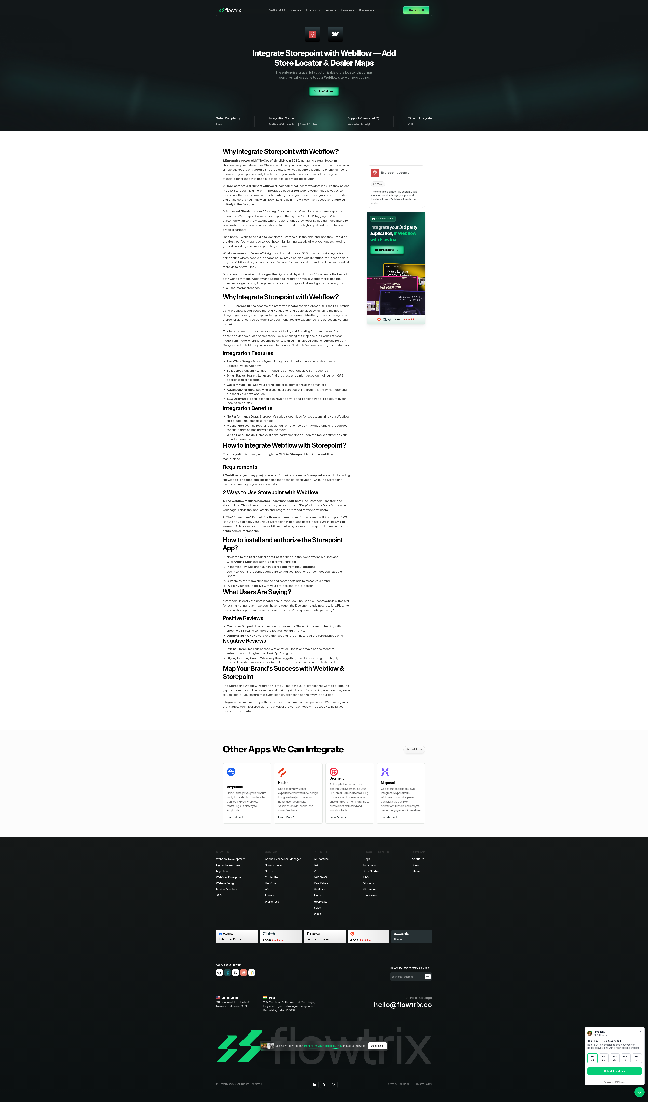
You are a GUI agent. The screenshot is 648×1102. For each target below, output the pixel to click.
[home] (230, 10)
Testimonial (370, 865)
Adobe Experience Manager (283, 859)
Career (416, 865)
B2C (316, 865)
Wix (267, 889)
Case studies (371, 871)
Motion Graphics (226, 889)
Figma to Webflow (228, 865)
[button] (295, 10)
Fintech (318, 895)
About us (418, 859)
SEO (219, 895)
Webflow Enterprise (228, 877)
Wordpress (272, 901)
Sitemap (417, 871)
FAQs (366, 877)
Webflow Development (230, 859)
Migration (222, 871)
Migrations (369, 889)
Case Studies (277, 10)
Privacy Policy (423, 1084)
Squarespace (273, 865)
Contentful (271, 877)
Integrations (370, 895)
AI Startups (321, 859)
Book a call (377, 1045)
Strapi (269, 871)
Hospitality (320, 901)
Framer (269, 895)
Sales (317, 907)
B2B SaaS (320, 877)
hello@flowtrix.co (403, 1005)
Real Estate (321, 883)
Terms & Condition (397, 1084)
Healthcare (321, 889)
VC (315, 871)
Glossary (368, 883)
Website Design (225, 883)
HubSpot (271, 883)
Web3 (317, 913)
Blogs (366, 859)
